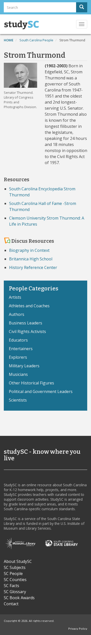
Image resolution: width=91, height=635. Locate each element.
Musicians (18, 374)
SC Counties (15, 579)
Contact (11, 604)
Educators (18, 340)
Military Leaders (24, 366)
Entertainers (21, 348)
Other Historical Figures (31, 383)
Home (8, 40)
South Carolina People (36, 40)
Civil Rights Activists (27, 331)
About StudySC (18, 561)
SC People (13, 573)
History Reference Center (33, 267)
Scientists (18, 400)
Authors (16, 314)
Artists (15, 297)
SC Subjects (15, 567)
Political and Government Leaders (41, 391)
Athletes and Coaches (29, 306)
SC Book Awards (19, 597)
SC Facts (11, 585)
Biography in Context (29, 250)
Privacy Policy (77, 628)
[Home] (21, 25)
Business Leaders (25, 323)
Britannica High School (30, 259)
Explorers (18, 357)
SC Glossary (15, 591)
